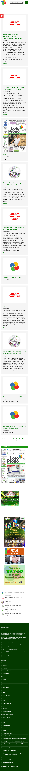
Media (4, 692)
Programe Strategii (7, 670)
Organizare (5, 668)
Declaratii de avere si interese (9, 727)
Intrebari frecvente (6, 690)
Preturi (4, 700)
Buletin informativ (6, 725)
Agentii (4, 679)
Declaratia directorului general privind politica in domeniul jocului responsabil (14, 754)
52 (19, 438)
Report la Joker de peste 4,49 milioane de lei (13, 613)
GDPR (4, 757)
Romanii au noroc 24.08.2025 (12, 277)
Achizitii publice (6, 717)
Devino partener (6, 687)
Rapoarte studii (6, 673)
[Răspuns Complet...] (5, 639)
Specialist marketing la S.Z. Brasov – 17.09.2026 (14, 597)
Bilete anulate (6, 682)
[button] (2, 16)
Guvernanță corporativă (8, 762)
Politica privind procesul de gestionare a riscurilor (13, 741)
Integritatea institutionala (8, 735)
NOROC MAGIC (8, 601)
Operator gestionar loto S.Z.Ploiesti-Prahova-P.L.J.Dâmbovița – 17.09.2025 (12, 36)
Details (4, 63)
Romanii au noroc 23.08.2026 (10, 609)
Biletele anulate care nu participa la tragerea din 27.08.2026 (14, 593)
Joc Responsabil (6, 747)
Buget (4, 722)
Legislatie (5, 665)
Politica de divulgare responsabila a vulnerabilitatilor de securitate (14, 744)
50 (13, 438)
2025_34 (5, 154)
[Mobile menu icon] (26, 2)
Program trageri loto (7, 703)
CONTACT (5, 766)
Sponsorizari (5, 706)
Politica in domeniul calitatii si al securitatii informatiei (14, 738)
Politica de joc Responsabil (10, 750)
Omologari (5, 708)
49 (10, 438)
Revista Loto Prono (7, 711)
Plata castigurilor (6, 695)
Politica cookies (6, 698)
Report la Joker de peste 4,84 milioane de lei (13, 605)
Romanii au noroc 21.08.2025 (12, 397)
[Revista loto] (13, 466)
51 (16, 438)
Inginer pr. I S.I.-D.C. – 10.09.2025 (13, 306)
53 (23, 438)
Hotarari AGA (5, 730)
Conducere (5, 662)
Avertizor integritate (7, 759)
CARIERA (14, 766)
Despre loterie (6, 684)
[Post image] (2, 593)
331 (14, 440)
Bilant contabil (6, 719)
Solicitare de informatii (7, 733)
